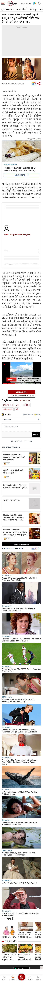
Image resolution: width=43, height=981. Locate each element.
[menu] (3, 3)
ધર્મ (16, 409)
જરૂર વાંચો (9, 918)
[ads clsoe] (41, 967)
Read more (11, 379)
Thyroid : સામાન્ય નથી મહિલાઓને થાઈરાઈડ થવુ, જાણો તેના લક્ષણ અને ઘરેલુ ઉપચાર (25, 934)
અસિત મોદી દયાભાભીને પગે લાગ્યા (21, 395)
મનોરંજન (26, 404)
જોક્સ (18, 404)
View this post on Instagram (17, 234)
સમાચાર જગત (25, 400)
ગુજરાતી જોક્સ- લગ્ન (9, 937)
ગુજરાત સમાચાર (7, 9)
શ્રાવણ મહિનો (22, 9)
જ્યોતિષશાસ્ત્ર (8, 404)
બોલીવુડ (33, 9)
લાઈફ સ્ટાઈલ (7, 409)
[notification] (39, 3)
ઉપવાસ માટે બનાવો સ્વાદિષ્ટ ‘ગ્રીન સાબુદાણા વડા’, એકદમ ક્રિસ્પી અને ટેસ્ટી (9, 957)
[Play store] (34, 3)
